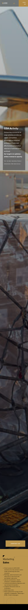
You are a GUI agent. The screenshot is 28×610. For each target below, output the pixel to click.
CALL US (24, 3)
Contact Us (15, 543)
